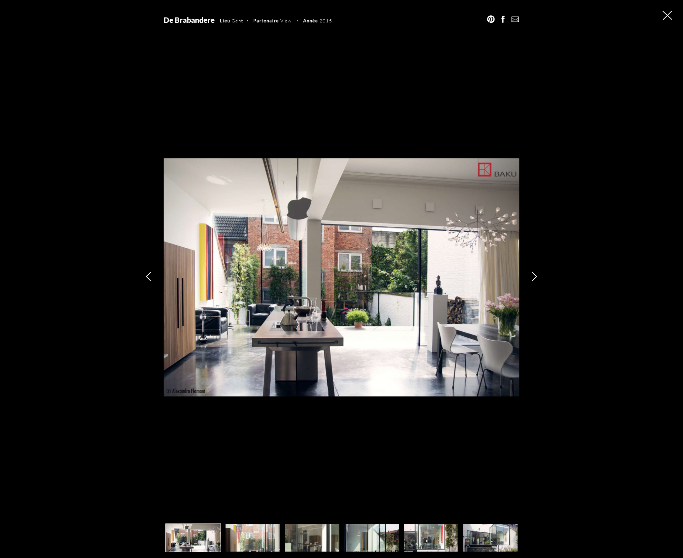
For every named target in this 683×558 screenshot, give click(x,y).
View (286, 20)
